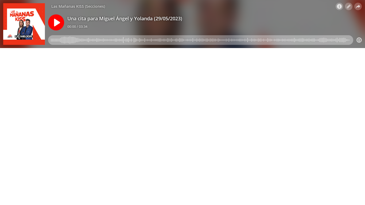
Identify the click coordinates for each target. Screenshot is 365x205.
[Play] (56, 22)
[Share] (358, 6)
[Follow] (348, 6)
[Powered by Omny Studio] (359, 40)
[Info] (339, 6)
